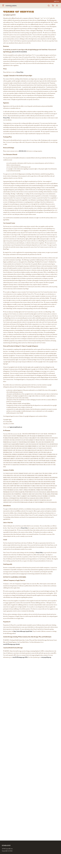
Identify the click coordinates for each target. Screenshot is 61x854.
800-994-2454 (22, 151)
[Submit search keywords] (49, 6)
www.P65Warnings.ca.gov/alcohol (11, 644)
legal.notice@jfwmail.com (16, 427)
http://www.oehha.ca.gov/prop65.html (23, 631)
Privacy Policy (20, 72)
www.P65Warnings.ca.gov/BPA (20, 657)
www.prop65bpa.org (46, 657)
